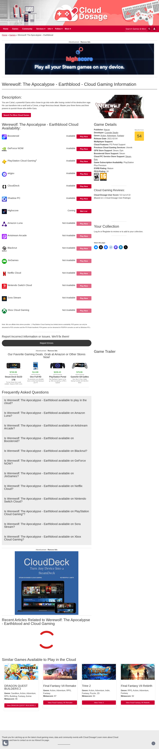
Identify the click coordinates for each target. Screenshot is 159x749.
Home (5, 29)
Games (15, 29)
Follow (58, 29)
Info (49, 29)
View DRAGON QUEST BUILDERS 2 (21, 705)
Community (27, 29)
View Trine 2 (99, 703)
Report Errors (46, 343)
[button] (5, 743)
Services (40, 29)
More (67, 29)
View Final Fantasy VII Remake (60, 703)
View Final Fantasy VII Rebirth (138, 703)
